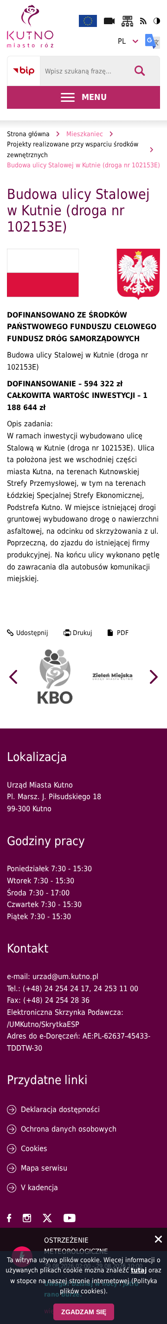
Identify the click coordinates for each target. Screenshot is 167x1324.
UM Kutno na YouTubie (70, 1218)
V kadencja (39, 1187)
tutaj (139, 1270)
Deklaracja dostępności (60, 1109)
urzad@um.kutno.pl (65, 976)
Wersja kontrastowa (157, 21)
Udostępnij (32, 632)
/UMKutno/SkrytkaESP (43, 1024)
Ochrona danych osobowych (68, 1129)
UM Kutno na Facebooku (9, 1218)
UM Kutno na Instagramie (27, 1218)
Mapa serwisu (44, 1168)
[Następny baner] (154, 677)
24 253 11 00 (116, 988)
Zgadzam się (83, 1312)
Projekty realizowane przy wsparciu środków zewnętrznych (72, 149)
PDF (122, 632)
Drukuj (82, 632)
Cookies (34, 1148)
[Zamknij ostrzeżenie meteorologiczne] (158, 1240)
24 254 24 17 (67, 988)
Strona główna (28, 134)
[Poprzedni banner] (13, 677)
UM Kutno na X (47, 1218)
